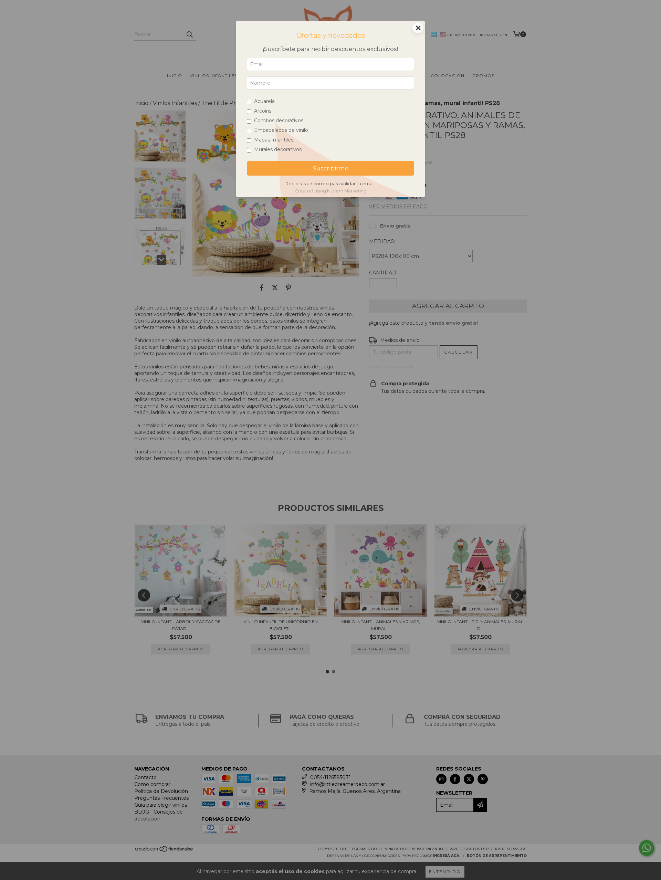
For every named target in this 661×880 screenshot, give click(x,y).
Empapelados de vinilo (281, 130)
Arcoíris (262, 111)
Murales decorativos (278, 149)
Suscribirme (330, 168)
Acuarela (264, 101)
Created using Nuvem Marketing (331, 190)
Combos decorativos (278, 120)
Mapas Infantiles (273, 140)
